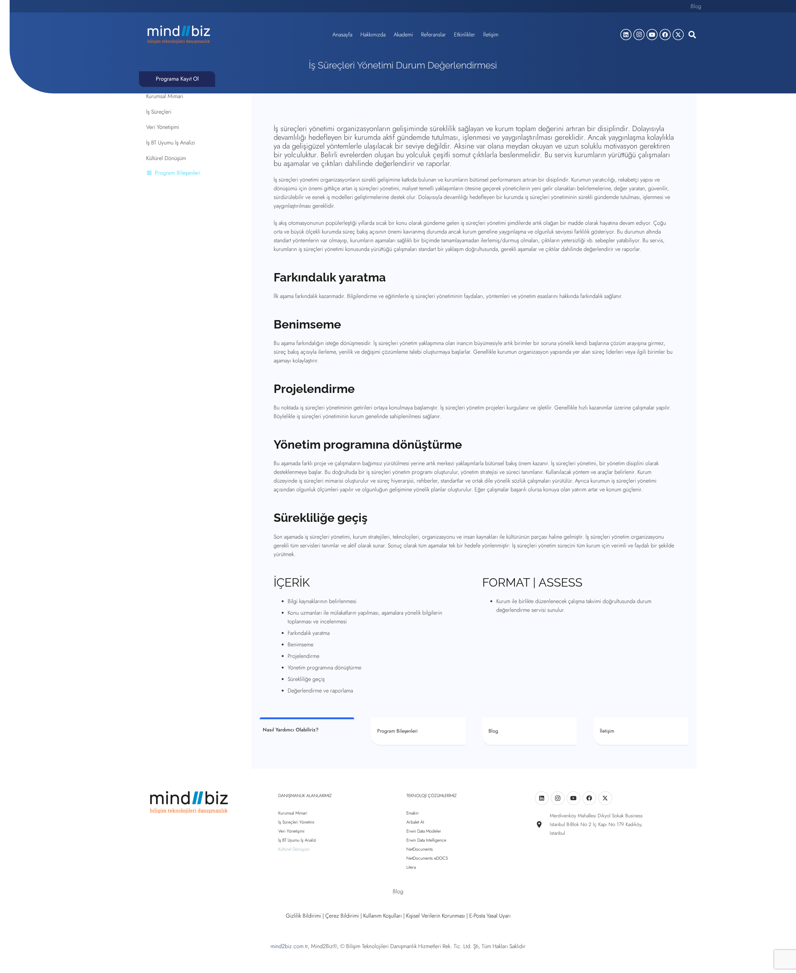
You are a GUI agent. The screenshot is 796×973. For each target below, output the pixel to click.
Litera (411, 867)
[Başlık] (678, 34)
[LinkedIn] (626, 34)
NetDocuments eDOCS (427, 858)
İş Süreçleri (158, 112)
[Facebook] (665, 34)
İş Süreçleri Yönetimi (296, 822)
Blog (696, 6)
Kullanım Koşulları (382, 916)
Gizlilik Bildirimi (303, 916)
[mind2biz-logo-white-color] (178, 35)
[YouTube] (652, 34)
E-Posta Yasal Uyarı (490, 916)
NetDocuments (419, 849)
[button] (692, 34)
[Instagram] (639, 34)
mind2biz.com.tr (289, 946)
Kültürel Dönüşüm (166, 158)
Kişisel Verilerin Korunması (435, 916)
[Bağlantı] (529, 731)
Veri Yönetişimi (162, 127)
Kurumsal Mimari (164, 96)
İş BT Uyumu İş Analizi (170, 143)
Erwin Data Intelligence (426, 840)
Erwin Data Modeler (423, 831)
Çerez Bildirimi (342, 916)
